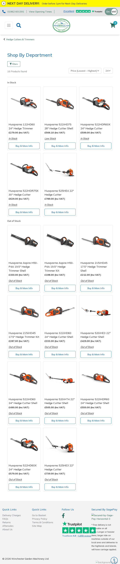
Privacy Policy (39, 518)
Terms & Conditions (42, 522)
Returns (6, 522)
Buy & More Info (24, 145)
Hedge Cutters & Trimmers (20, 39)
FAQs (5, 518)
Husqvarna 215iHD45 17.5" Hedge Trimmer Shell (93, 266)
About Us (7, 529)
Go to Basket (39, 515)
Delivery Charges (11, 515)
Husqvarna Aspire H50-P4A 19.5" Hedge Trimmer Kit (59, 266)
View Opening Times (40, 11)
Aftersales (7, 525)
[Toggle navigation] (9, 25)
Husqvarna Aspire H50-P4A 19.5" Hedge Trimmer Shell (23, 266)
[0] (112, 26)
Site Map (37, 525)
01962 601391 (15, 11)
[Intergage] (104, 560)
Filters (15, 64)
